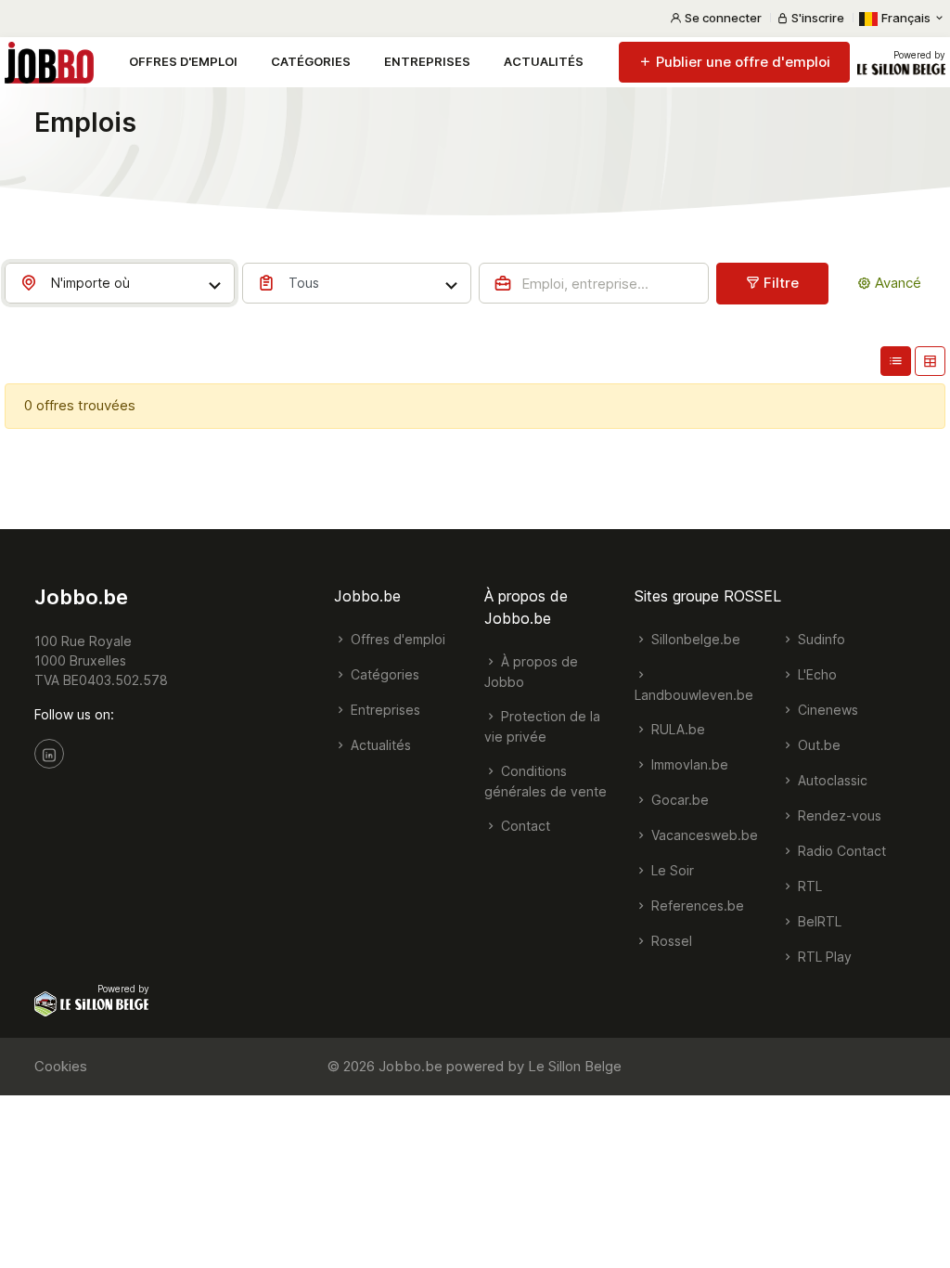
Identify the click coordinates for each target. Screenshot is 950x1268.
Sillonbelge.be (694, 639)
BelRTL (817, 921)
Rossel (670, 941)
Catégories (311, 61)
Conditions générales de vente (545, 781)
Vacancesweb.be (703, 835)
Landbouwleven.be (694, 695)
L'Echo (815, 674)
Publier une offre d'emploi (741, 62)
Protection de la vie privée (542, 726)
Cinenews (826, 710)
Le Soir (671, 870)
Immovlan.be (688, 764)
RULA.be (676, 729)
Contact (523, 826)
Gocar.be (678, 800)
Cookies (60, 1066)
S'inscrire (816, 17)
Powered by (919, 54)
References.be (696, 905)
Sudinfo (819, 639)
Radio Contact (840, 851)
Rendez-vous (837, 815)
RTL (808, 886)
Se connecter (722, 17)
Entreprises (427, 61)
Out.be (817, 745)
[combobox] (120, 283)
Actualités (544, 61)
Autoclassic (830, 780)
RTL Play (823, 956)
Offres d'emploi (183, 61)
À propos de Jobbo (531, 671)
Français (906, 17)
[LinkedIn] (49, 754)
